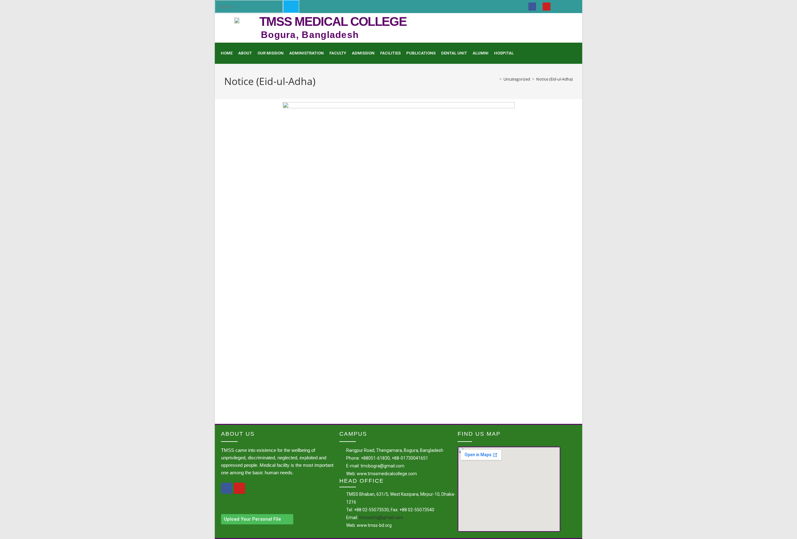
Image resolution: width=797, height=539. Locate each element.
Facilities (390, 53)
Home (227, 53)
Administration (306, 53)
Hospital (504, 53)
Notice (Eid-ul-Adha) (554, 79)
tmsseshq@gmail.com (381, 517)
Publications (421, 53)
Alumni (480, 53)
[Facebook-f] (226, 488)
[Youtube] (546, 6)
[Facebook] (532, 6)
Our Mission (270, 53)
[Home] (496, 79)
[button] (257, 519)
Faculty (337, 53)
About (245, 53)
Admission (363, 53)
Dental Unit (454, 53)
